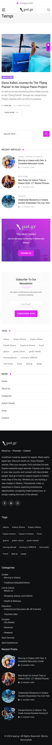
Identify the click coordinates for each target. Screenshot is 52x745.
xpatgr (39, 364)
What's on (8, 591)
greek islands (35, 351)
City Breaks (9, 622)
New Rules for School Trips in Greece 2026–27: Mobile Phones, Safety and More (33, 183)
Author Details (8, 403)
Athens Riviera (19, 339)
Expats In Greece (27, 345)
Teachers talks (11, 614)
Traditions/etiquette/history (17, 582)
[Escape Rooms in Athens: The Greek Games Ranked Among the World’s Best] (8, 713)
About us (6, 451)
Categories (7, 396)
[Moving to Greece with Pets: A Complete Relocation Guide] (8, 162)
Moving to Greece (34, 157)
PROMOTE (26, 253)
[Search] (48, 9)
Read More (10, 112)
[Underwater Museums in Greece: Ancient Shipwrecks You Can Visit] (8, 201)
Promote (17, 451)
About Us (6, 388)
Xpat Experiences (10, 643)
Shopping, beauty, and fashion (18, 596)
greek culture (19, 351)
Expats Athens (36, 339)
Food (41, 345)
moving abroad (10, 357)
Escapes (22, 196)
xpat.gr (7, 106)
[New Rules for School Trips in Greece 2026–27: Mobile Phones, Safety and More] (8, 181)
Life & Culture (8, 588)
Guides (21, 157)
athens (6, 339)
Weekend (8, 632)
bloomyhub (26, 739)
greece (6, 351)
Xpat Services (8, 637)
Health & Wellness (12, 601)
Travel (19, 364)
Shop (4, 410)
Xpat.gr (29, 364)
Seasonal (8, 627)
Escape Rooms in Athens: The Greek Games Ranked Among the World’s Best (33, 713)
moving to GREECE (29, 357)
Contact (5, 418)
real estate (8, 364)
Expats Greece (9, 345)
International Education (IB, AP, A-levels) (22, 609)
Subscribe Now (26, 313)
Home (4, 381)
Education (23, 176)
